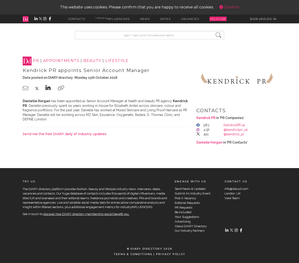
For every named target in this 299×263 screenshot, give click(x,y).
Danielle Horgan (209, 142)
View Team (232, 198)
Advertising (183, 221)
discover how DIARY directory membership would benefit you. (86, 214)
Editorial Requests (187, 203)
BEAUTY (92, 61)
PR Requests (183, 207)
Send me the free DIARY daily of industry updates (65, 134)
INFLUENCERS (112, 19)
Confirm (231, 7)
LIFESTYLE (116, 61)
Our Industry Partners (189, 230)
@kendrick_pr (234, 134)
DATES (165, 19)
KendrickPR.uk (234, 125)
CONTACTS (76, 19)
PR (36, 61)
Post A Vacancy (185, 198)
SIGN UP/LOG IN (263, 19)
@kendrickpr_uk (236, 130)
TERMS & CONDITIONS (133, 254)
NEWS (145, 19)
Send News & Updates (190, 189)
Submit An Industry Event (192, 193)
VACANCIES (190, 19)
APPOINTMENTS (61, 61)
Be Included (183, 212)
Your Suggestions (187, 217)
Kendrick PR (205, 118)
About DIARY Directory (191, 226)
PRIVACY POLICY (170, 254)
